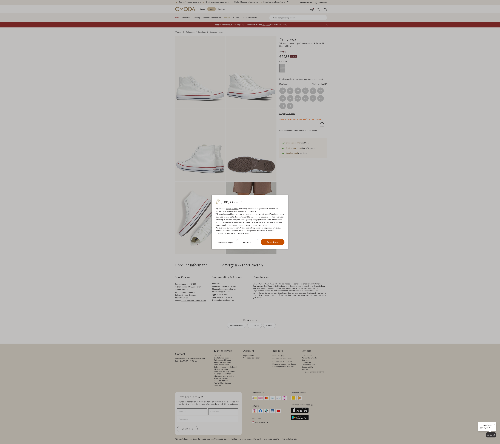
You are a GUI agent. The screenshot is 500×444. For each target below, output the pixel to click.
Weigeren (247, 242)
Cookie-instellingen (225, 242)
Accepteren (272, 242)
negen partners (232, 209)
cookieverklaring (260, 225)
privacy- (247, 225)
